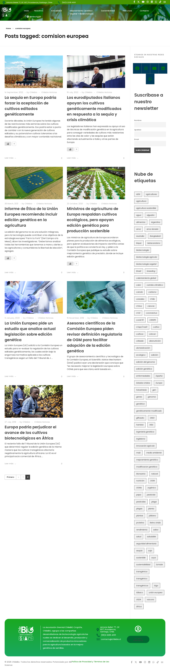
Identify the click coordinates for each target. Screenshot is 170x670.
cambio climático (155, 285)
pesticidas (141, 501)
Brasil (138, 271)
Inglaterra (140, 438)
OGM (152, 480)
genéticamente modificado (149, 411)
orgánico (152, 487)
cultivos (139, 334)
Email (136, 139)
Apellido (137, 130)
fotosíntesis (141, 390)
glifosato (140, 418)
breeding (151, 271)
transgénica (141, 571)
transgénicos (142, 585)
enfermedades (143, 376)
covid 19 (140, 320)
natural (154, 473)
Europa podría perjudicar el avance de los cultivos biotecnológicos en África (30, 432)
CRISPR (152, 320)
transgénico (141, 578)
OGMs (139, 487)
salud (138, 536)
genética (140, 404)
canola (139, 292)
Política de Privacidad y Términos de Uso (90, 661)
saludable (151, 536)
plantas (139, 515)
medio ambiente (154, 452)
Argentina (155, 222)
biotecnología (142, 250)
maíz (138, 452)
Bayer (139, 243)
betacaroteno (153, 243)
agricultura (141, 201)
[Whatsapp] (150, 79)
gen (154, 390)
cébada (139, 341)
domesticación (143, 348)
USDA (138, 599)
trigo (156, 585)
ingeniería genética (145, 431)
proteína (140, 522)
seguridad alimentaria (146, 543)
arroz (138, 229)
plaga (154, 501)
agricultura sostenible (146, 208)
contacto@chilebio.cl (111, 639)
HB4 (151, 424)
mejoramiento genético (147, 459)
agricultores (151, 194)
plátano (152, 515)
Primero (10, 477)
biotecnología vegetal (146, 264)
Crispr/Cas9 (141, 327)
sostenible (141, 557)
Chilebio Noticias (49, 92)
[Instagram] (146, 68)
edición (154, 355)
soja (150, 550)
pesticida (151, 494)
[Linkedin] (163, 68)
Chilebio (34, 92)
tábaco (139, 592)
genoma (152, 396)
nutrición (140, 480)
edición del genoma (145, 362)
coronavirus (151, 313)
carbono (152, 292)
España (159, 376)
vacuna (150, 599)
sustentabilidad (143, 564)
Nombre (137, 120)
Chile (152, 299)
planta (151, 508)
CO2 (138, 313)
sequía (139, 550)
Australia (140, 236)
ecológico (140, 355)
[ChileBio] (8, 12)
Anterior (18, 477)
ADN (138, 194)
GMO (152, 418)
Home (8, 28)
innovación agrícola (145, 446)
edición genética (144, 369)
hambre (140, 424)
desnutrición (155, 341)
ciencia (151, 306)
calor (138, 285)
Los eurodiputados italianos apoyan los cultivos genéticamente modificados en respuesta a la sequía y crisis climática (94, 108)
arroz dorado (152, 229)
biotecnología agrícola (146, 257)
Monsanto (140, 473)
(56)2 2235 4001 (69, 2)
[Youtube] (154, 68)
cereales (140, 299)
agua (138, 215)
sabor (155, 529)
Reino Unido (155, 522)
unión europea (155, 592)
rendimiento (141, 529)
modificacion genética (146, 466)
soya (153, 557)
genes (139, 396)
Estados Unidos (143, 383)
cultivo (156, 327)
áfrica (139, 606)
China (139, 306)
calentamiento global (146, 278)
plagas (139, 508)
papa (138, 494)
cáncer (152, 334)
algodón (150, 215)
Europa (159, 383)
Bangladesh (155, 236)
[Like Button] (8, 144)
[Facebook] (137, 68)
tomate (159, 564)
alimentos (140, 222)
